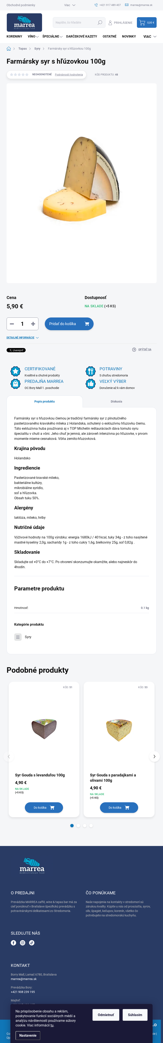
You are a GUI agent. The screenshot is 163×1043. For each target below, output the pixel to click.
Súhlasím (135, 1015)
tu (52, 1025)
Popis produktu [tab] (44, 401)
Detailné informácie (20, 337)
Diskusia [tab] (116, 401)
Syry (28, 637)
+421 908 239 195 (23, 992)
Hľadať (100, 22)
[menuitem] (16, 36)
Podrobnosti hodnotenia (69, 74)
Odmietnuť (106, 1015)
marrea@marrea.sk (24, 979)
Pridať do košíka (62, 324)
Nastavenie (28, 1035)
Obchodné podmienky (21, 5)
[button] (72, 825)
